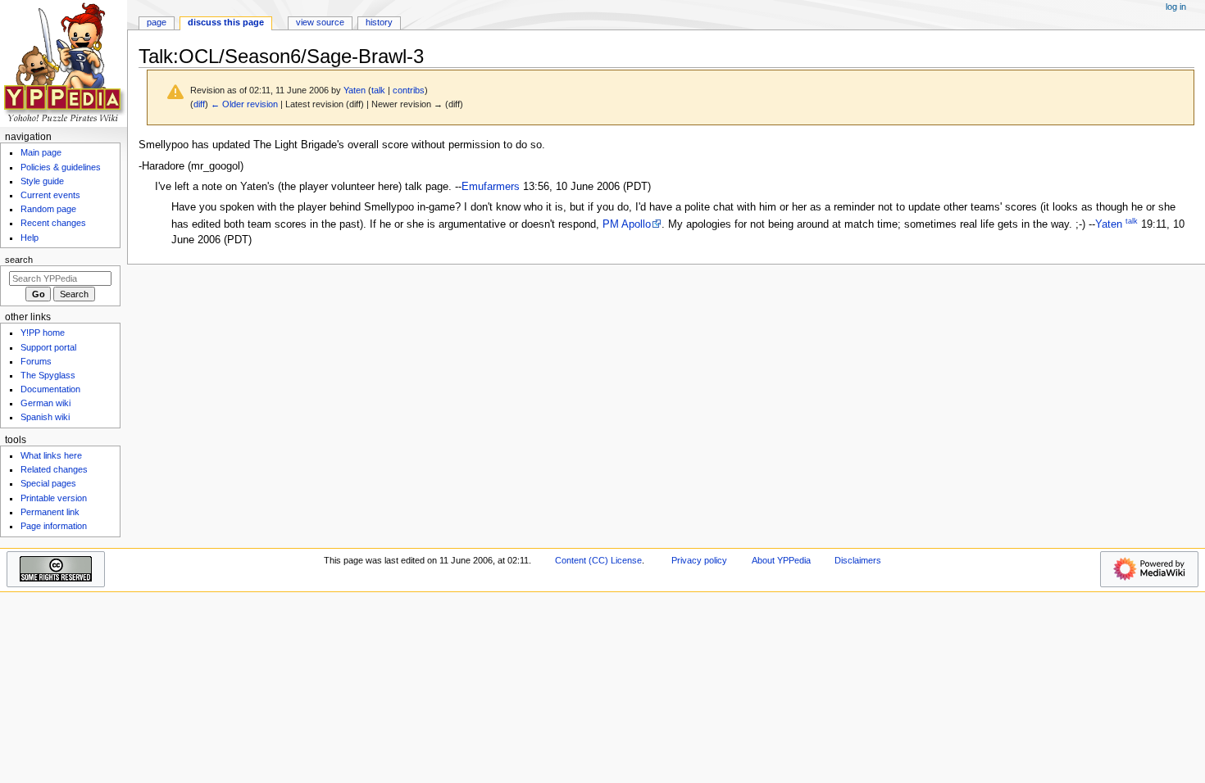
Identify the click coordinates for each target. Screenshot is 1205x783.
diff (199, 104)
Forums (36, 361)
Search (19, 260)
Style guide (42, 181)
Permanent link (50, 512)
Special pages (48, 483)
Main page (40, 152)
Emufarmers (491, 186)
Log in (1176, 6)
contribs (409, 90)
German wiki (45, 403)
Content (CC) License (598, 560)
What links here (51, 455)
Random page (48, 209)
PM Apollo (626, 224)
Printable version (53, 498)
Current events (50, 195)
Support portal (48, 347)
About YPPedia (781, 560)
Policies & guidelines (60, 167)
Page (156, 22)
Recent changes (53, 223)
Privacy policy (699, 560)
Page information (53, 526)
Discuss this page (226, 22)
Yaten (1108, 224)
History (379, 22)
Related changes (54, 469)
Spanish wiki (45, 417)
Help (29, 237)
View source (320, 22)
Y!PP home (42, 332)
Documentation (50, 389)
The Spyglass (47, 375)
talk (378, 90)
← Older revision (244, 104)
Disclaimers (857, 560)
